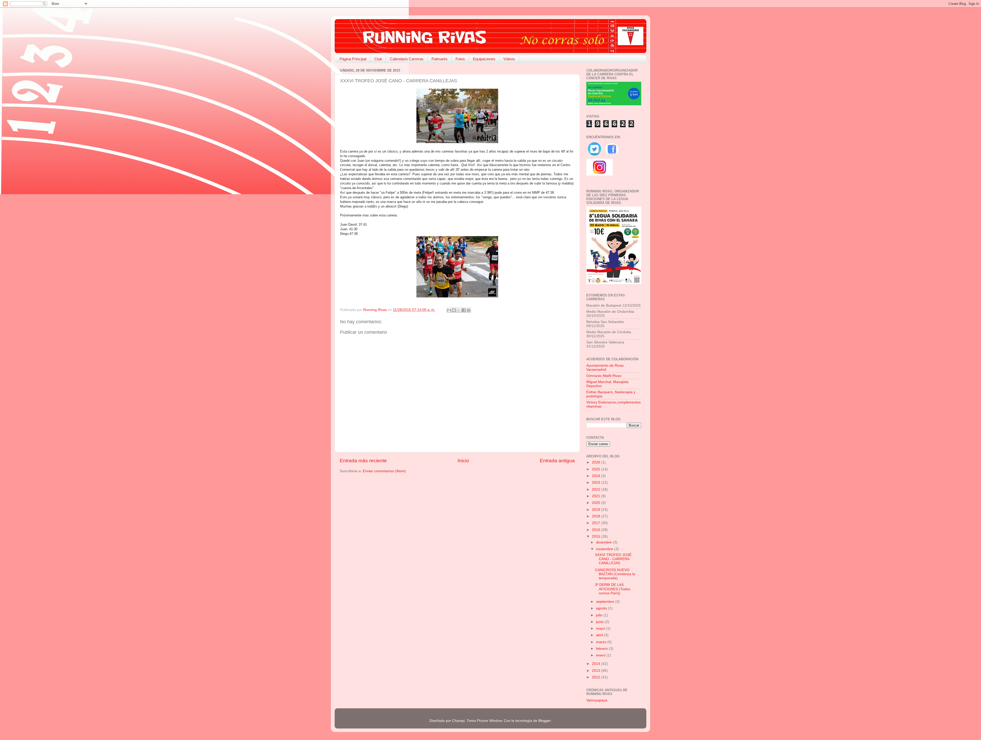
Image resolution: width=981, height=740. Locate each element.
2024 (596, 476)
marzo (601, 642)
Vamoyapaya (596, 700)
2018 (596, 516)
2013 (596, 671)
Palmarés (439, 59)
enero (601, 655)
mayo (601, 628)
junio (600, 622)
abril (600, 635)
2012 (596, 677)
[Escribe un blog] (454, 310)
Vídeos (509, 59)
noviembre (605, 549)
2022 (596, 489)
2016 (596, 530)
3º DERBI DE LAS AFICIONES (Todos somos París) (612, 589)
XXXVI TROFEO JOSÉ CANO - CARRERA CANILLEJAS (613, 559)
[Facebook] (612, 156)
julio (599, 615)
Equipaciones (484, 59)
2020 (596, 503)
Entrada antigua (557, 460)
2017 (596, 523)
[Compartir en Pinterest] (468, 310)
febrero (602, 649)
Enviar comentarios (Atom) (384, 471)
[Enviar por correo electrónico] (449, 310)
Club (378, 59)
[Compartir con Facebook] (463, 310)
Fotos (460, 59)
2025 (596, 469)
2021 (596, 496)
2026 (596, 462)
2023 (596, 482)
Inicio (463, 460)
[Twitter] (595, 156)
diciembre (604, 542)
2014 (596, 664)
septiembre (605, 602)
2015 (596, 536)
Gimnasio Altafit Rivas (603, 376)
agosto (602, 608)
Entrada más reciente (363, 460)
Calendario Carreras (407, 59)
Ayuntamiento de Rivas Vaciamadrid (605, 368)
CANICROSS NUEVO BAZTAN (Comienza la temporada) (615, 574)
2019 (596, 510)
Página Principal (353, 59)
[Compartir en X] (458, 310)
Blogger (544, 721)
